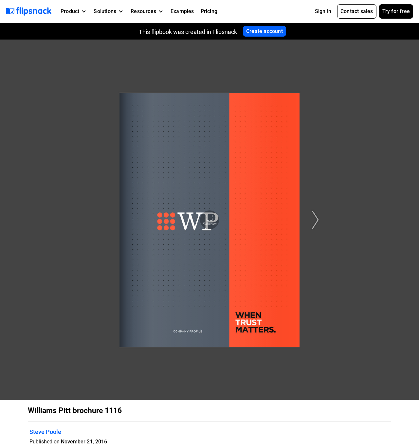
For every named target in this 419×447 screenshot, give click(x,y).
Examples (182, 11)
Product (70, 11)
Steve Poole (45, 431)
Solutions (105, 11)
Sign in (323, 11)
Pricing (209, 11)
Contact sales (356, 11)
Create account (264, 31)
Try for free (396, 11)
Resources (143, 11)
